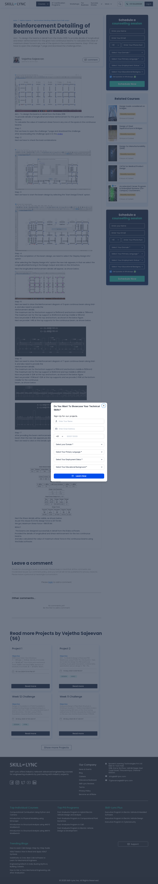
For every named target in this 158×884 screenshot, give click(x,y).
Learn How (81, 476)
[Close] (104, 406)
